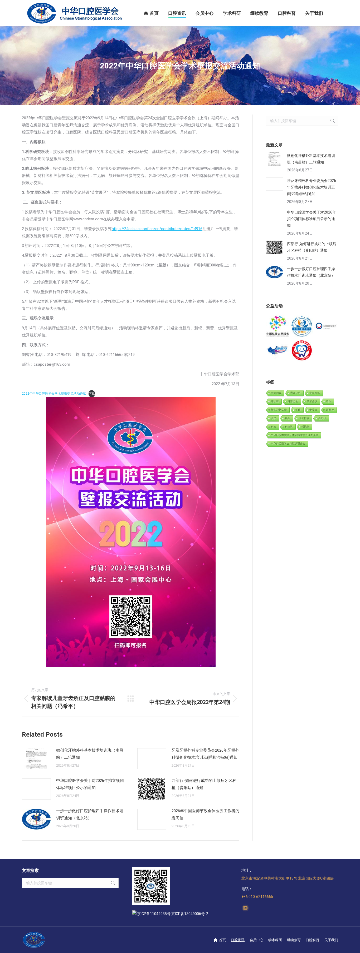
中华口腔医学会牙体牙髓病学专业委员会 (294, 435)
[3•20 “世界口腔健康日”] (326, 327)
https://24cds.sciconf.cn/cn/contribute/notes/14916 (157, 228)
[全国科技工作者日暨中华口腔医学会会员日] (302, 327)
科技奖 (289, 426)
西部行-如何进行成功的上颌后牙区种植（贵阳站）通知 (204, 784)
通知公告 (295, 392)
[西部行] (278, 351)
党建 (298, 409)
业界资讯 (314, 392)
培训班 (275, 401)
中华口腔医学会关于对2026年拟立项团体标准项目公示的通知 (90, 784)
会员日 (322, 418)
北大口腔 (304, 418)
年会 (287, 418)
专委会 (313, 409)
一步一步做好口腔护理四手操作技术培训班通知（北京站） (89, 814)
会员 (273, 418)
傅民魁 (305, 426)
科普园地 (293, 401)
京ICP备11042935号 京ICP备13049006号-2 (172, 914)
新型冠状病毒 (279, 409)
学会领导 (276, 392)
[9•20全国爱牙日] (302, 351)
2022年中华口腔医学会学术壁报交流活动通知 (54, 393)
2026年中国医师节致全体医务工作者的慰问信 (205, 814)
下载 (92, 393)
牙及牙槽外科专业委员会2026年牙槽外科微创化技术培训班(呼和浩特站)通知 (205, 754)
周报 (328, 401)
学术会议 (312, 401)
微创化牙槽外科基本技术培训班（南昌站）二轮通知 (89, 754)
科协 (273, 426)
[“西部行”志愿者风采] (278, 327)
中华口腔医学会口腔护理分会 (288, 443)
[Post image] (36, 758)
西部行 (330, 409)
